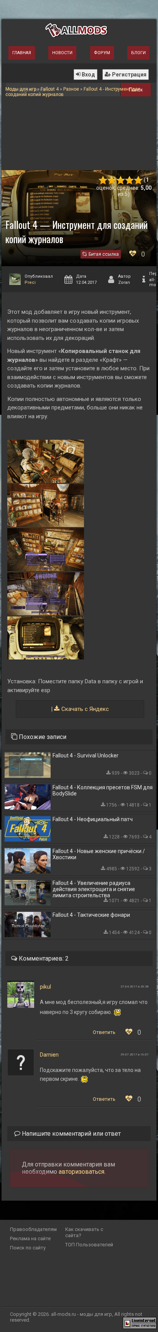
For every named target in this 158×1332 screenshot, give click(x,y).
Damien (49, 1055)
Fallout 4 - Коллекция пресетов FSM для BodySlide (103, 790)
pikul (45, 987)
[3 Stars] (120, 180)
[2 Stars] (111, 180)
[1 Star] (103, 180)
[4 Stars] (129, 180)
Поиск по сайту (28, 1248)
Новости (62, 52)
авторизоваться (81, 1171)
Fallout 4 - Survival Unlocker (85, 755)
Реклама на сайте (30, 1238)
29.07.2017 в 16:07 (134, 1054)
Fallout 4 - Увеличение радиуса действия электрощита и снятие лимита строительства (94, 889)
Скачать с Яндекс (85, 709)
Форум (102, 52)
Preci (30, 282)
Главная (21, 52)
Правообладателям (33, 1229)
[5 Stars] (138, 180)
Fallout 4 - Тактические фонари (91, 915)
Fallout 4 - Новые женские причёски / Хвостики (99, 854)
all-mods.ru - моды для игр (81, 1314)
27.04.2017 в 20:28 (134, 986)
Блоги (138, 52)
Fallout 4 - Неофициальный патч (93, 819)
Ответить (104, 1032)
